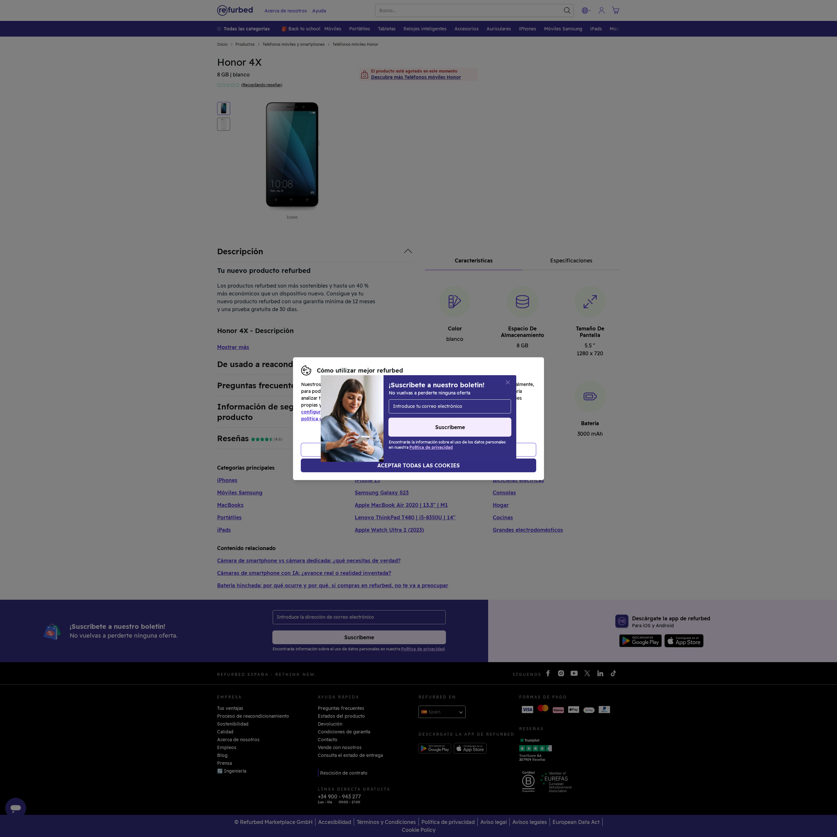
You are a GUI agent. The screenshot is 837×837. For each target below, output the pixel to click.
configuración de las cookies (334, 412)
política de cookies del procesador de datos (350, 419)
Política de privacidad (470, 412)
